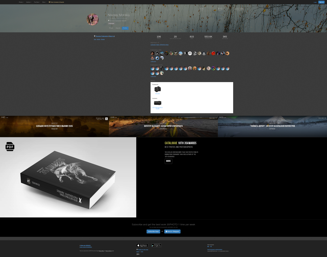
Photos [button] (21, 2)
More (168, 161)
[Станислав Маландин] (190, 68)
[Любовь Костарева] (152, 53)
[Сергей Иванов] (152, 58)
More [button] (44, 2)
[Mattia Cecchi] (162, 68)
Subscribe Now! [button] (153, 231)
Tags (95, 39)
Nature (157, 44)
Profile (125, 28)
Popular (103, 39)
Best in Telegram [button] (173, 231)
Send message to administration (214, 249)
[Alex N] (199, 53)
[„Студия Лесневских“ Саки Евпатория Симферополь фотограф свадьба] (213, 68)
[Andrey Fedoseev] (213, 53)
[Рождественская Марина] (204, 68)
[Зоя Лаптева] (157, 58)
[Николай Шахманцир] (204, 53)
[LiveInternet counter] (83, 248)
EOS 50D (157, 93)
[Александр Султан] (199, 68)
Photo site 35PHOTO (86, 245)
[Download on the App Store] (143, 245)
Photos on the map (143, 249)
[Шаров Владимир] (157, 68)
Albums (118, 28)
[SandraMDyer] (223, 68)
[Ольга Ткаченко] (166, 68)
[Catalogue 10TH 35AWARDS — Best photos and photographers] (68, 177)
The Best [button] (36, 2)
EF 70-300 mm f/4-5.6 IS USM (158, 108)
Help (142, 251)
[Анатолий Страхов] (176, 53)
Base (167, 44)
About (137, 251)
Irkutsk (124, 20)
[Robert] (227, 53)
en (208, 246)
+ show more (153, 61)
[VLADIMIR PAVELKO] (185, 53)
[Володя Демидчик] (209, 53)
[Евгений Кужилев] (162, 53)
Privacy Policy (101, 250)
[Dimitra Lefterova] (162, 73)
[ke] (218, 68)
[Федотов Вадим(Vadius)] (157, 53)
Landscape (111, 23)
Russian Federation (115, 20)
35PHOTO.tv (163, 44)
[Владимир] (218, 53)
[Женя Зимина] (209, 68)
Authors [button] (28, 2)
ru (211, 246)
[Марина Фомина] (195, 53)
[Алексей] (185, 68)
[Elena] (162, 58)
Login (315, 2)
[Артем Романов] (152, 68)
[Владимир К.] (223, 53)
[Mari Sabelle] (195, 68)
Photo (111, 28)
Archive (98, 39)
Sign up (321, 2)
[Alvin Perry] (152, 73)
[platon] (180, 68)
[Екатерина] (176, 68)
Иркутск (111, 36)
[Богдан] (166, 53)
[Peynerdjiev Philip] (171, 53)
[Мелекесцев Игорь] (180, 53)
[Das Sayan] (171, 68)
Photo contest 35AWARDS (86, 247)
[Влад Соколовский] (190, 53)
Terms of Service (109, 250)
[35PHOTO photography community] (9, 2)
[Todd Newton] (227, 68)
